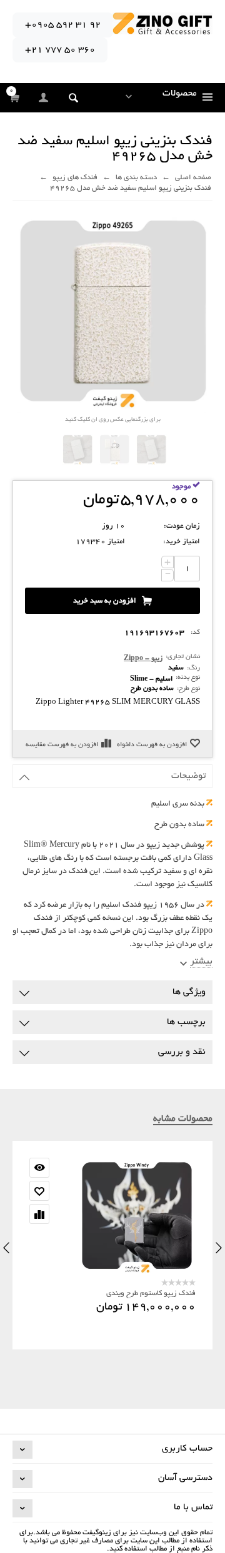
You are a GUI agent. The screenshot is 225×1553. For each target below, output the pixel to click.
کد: (195, 632)
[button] (73, 97)
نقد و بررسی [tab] (182, 1052)
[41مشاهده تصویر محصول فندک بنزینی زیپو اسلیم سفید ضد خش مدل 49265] (151, 449)
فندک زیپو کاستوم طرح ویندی (151, 1293)
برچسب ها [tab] (186, 1022)
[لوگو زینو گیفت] (162, 25)
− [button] (168, 575)
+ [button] (167, 562)
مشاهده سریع (39, 1168)
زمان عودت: (182, 526)
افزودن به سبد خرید (104, 601)
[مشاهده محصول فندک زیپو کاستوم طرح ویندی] (112, 1217)
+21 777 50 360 (60, 50)
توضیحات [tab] (188, 776)
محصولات (179, 94)
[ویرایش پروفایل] (44, 98)
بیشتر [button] (201, 962)
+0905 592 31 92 (63, 25)
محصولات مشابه (182, 1119)
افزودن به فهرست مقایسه (62, 745)
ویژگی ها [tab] (189, 992)
